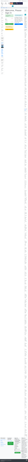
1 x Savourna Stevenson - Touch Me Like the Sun (26, 184)
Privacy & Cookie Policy (3, 440)
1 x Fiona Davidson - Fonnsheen (26, 273)
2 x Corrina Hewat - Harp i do (26, 377)
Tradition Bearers (2, 14)
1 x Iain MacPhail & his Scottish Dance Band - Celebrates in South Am (26, 319)
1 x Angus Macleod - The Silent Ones (26, 295)
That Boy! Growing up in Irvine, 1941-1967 (2, 53)
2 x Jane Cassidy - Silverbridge (26, 385)
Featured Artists (2, 21)
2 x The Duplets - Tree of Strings (26, 125)
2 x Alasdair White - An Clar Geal (26, 243)
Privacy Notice (2, 63)
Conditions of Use (2, 66)
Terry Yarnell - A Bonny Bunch (26, 97)
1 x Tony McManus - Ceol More (26, 146)
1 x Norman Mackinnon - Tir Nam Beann (26, 280)
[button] (6, 1)
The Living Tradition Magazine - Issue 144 (26, 90)
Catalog (4, 7)
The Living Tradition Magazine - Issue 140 (26, 103)
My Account (9, 3)
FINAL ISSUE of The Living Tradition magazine (26, 51)
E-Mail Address (6, 19)
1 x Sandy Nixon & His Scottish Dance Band (26, 162)
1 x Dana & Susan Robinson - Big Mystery (26, 288)
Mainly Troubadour (26, 45)
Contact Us (2, 73)
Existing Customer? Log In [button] (10, 443)
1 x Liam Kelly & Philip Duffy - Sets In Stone (26, 170)
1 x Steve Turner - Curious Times (25, 140)
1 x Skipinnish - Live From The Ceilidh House (26, 360)
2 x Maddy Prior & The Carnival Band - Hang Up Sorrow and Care (26, 330)
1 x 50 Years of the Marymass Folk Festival (26, 236)
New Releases (2, 18)
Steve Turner (2, 24)
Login (6, 7)
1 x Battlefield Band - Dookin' (26, 344)
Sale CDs (1, 33)
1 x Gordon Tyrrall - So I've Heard (25, 424)
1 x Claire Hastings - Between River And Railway (26, 227)
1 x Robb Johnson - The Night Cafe (26, 310)
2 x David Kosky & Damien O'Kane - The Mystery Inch (26, 369)
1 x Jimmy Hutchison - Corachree (26, 431)
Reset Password (9, 29)
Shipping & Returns (2, 70)
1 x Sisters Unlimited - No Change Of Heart (26, 392)
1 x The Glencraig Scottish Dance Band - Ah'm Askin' (26, 154)
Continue (19, 24)
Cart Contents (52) (2, 4)
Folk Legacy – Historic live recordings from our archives (26, 60)
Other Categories (2, 30)
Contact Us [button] (17, 452)
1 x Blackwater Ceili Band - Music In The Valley (26, 193)
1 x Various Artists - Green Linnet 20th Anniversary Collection (26, 117)
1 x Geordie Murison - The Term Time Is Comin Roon (26, 352)
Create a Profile (10, 440)
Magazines (2, 27)
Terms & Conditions (2, 442)
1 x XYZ (25, 381)
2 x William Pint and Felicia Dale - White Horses (26, 132)
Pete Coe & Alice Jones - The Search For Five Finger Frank (26, 82)
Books (2, 35)
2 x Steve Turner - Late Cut (25, 412)
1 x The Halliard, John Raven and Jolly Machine (26, 200)
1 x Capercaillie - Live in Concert (26, 417)
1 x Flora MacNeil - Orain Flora (26, 207)
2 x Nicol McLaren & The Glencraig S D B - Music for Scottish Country (26, 403)
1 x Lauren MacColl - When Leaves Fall (26, 250)
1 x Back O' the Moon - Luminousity (26, 267)
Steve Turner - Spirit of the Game (26, 41)
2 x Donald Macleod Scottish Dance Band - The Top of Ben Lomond (26, 217)
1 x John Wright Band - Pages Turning (26, 338)
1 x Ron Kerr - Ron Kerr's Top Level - (26, 176)
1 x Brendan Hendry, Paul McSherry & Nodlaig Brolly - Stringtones (26, 259)
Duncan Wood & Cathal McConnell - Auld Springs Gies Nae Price (26, 71)
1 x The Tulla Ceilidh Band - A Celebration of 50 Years (26, 303)
